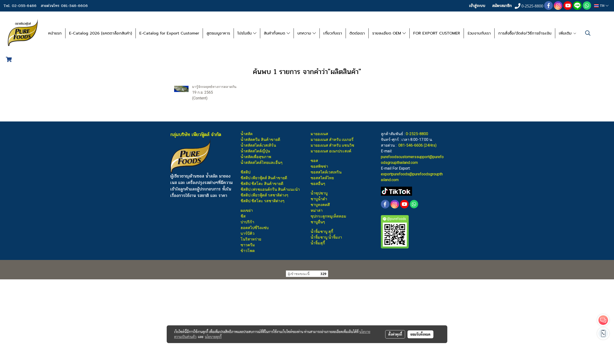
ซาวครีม (248, 245)
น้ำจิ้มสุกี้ (318, 243)
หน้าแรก (55, 33)
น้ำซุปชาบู (319, 193)
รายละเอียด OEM (387, 33)
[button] (588, 33)
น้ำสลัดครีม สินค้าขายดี (260, 139)
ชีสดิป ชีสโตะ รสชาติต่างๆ (262, 201)
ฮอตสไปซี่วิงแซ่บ (255, 227)
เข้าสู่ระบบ (477, 6)
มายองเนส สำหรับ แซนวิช (332, 145)
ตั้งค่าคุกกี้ (395, 334)
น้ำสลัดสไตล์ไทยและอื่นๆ (262, 162)
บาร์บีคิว (247, 233)
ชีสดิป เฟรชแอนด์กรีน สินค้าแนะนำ (270, 189)
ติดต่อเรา (357, 33)
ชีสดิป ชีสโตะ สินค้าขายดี (262, 183)
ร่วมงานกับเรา (479, 33)
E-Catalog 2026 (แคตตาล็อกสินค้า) (100, 33)
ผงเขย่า (247, 210)
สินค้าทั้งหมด (275, 33)
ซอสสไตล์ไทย (322, 178)
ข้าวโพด (248, 250)
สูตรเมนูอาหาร (218, 33)
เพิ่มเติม (566, 33)
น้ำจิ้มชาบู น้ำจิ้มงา (326, 237)
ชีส (243, 216)
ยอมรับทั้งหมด (420, 334)
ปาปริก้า (247, 222)
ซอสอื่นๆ (318, 183)
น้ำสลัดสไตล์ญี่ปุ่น (255, 151)
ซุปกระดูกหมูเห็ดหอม (328, 216)
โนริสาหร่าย (251, 239)
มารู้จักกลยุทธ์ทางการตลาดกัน (214, 87)
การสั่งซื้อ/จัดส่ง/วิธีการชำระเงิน (524, 33)
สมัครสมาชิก (502, 6)
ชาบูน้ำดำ (319, 199)
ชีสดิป (245, 172)
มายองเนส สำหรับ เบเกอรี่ (332, 139)
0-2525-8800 (417, 134)
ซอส (314, 160)
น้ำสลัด (247, 134)
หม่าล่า (317, 210)
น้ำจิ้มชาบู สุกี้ (322, 231)
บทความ (305, 33)
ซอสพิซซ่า (319, 166)
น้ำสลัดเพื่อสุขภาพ (256, 157)
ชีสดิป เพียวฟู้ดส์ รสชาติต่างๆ (264, 195)
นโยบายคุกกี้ (213, 336)
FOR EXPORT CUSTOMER (436, 33)
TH (602, 5)
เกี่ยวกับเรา (332, 33)
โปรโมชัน (245, 33)
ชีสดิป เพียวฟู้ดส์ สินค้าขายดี (264, 178)
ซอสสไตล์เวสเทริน (326, 172)
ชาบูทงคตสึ (320, 204)
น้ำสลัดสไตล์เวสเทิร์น (258, 145)
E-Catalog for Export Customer (169, 33)
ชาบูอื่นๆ (318, 222)
